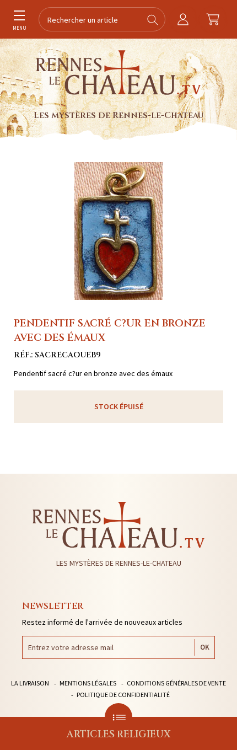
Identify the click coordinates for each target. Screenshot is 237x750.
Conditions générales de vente (176, 683)
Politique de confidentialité (123, 694)
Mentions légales (88, 683)
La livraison (30, 683)
